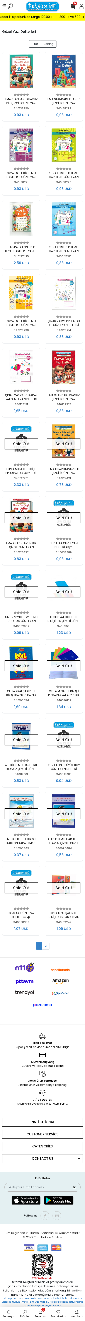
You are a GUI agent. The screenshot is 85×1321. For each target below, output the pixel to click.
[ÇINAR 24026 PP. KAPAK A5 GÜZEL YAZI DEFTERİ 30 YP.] (63, 294)
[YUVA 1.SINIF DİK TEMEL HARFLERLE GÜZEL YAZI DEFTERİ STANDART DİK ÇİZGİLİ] (63, 146)
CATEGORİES (42, 1146)
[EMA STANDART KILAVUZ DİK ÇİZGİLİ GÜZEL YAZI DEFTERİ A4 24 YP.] (21, 72)
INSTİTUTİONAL (42, 1122)
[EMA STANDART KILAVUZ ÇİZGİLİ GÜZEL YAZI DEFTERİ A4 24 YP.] (63, 72)
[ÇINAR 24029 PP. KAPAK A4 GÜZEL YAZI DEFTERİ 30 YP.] (21, 368)
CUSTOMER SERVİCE (42, 1134)
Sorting (49, 44)
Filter (35, 44)
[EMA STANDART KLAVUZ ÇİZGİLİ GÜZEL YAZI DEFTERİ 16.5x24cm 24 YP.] (63, 368)
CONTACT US (42, 1158)
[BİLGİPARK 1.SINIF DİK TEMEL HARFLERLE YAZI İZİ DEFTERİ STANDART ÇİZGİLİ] (21, 220)
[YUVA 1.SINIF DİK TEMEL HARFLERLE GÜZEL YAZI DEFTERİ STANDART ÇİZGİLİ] (21, 146)
